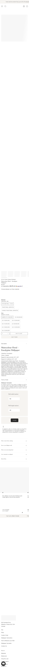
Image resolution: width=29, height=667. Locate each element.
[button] (14, 286)
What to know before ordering (7, 441)
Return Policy (3, 459)
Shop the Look (4, 658)
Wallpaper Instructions (6, 638)
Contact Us (4, 646)
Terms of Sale (4, 379)
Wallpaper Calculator (6, 643)
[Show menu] (2, 6)
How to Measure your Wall (7, 640)
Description (4, 343)
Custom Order (4, 635)
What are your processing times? (7, 450)
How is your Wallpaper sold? (6, 445)
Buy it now (14, 337)
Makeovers (4, 656)
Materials (3, 653)
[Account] (24, 6)
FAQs (2, 632)
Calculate (14, 420)
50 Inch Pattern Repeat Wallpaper (8, 279)
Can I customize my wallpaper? (7, 454)
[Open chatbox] (3, 664)
